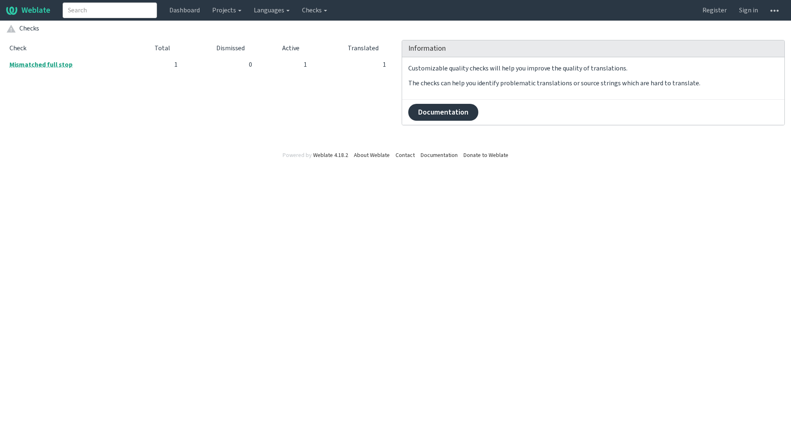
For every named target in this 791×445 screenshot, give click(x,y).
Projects (224, 10)
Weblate (35, 10)
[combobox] (110, 10)
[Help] (774, 10)
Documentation (443, 112)
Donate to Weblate (485, 155)
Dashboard (184, 10)
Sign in (748, 10)
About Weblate (372, 155)
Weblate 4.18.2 (330, 155)
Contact (405, 155)
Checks (312, 10)
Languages (270, 10)
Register (714, 10)
